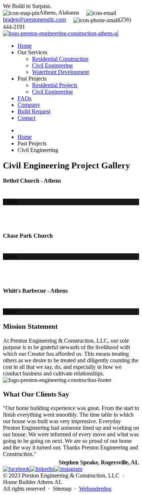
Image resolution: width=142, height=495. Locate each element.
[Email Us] (34, 19)
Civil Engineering (52, 65)
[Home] (60, 33)
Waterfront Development (60, 72)
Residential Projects (54, 85)
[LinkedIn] (42, 469)
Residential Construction (60, 59)
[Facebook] (16, 469)
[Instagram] (68, 469)
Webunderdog (95, 489)
